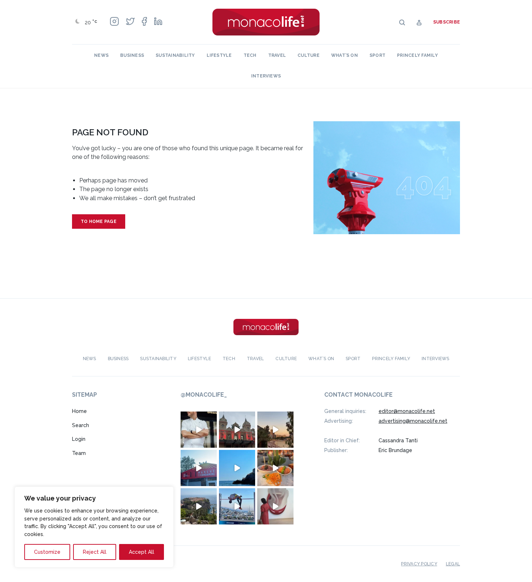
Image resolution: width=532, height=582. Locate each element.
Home (79, 411)
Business (132, 55)
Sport (377, 55)
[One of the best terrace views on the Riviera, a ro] (275, 468)
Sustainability (175, 55)
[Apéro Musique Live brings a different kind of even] (199, 468)
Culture (308, 55)
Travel (277, 55)
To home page (99, 221)
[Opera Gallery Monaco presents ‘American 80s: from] (275, 506)
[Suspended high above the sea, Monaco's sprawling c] (199, 506)
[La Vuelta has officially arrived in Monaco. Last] (237, 430)
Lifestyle (219, 55)
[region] (94, 527)
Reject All (94, 552)
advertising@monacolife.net (413, 421)
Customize (47, 552)
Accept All (141, 552)
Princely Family (417, 55)
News (101, 55)
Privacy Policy (419, 563)
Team (79, 453)
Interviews (266, 76)
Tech (250, 55)
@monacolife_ (204, 394)
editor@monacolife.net (407, 411)
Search (80, 425)
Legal (453, 563)
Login (78, 439)
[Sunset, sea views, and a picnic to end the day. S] (275, 430)
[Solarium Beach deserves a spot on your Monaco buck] (237, 468)
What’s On (344, 55)
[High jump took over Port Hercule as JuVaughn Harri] (237, 506)
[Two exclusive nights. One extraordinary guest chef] (199, 430)
